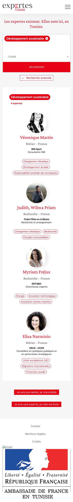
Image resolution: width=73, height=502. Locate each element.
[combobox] (36, 43)
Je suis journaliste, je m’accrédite (37, 392)
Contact (35, 426)
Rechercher (36, 67)
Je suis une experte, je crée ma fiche (36, 404)
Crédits (36, 441)
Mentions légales (35, 433)
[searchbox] (37, 46)
